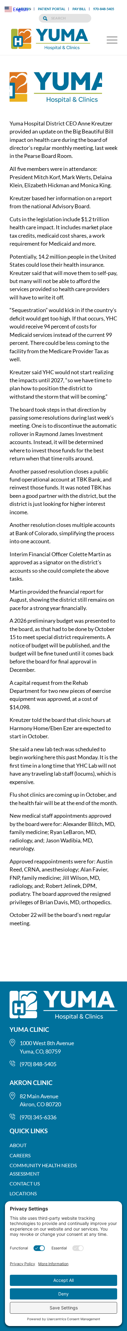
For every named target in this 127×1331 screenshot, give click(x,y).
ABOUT (18, 1145)
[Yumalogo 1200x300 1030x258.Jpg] (56, 91)
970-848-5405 (103, 9)
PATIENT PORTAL (51, 9)
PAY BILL (79, 9)
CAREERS (20, 1155)
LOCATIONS (23, 1193)
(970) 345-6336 (38, 1117)
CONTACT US (25, 1183)
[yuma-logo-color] (53, 39)
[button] (108, 39)
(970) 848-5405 (38, 1064)
